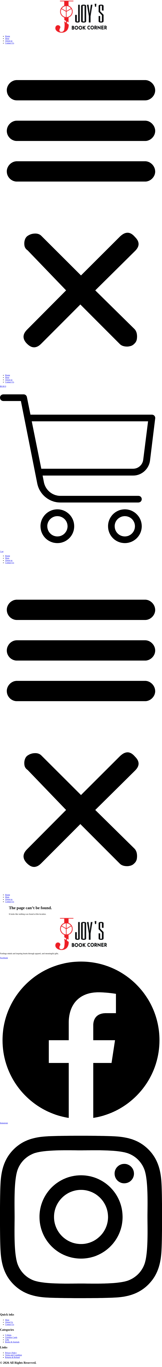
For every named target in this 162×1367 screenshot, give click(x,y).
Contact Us (9, 43)
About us (8, 41)
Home (7, 36)
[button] (81, 209)
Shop (7, 38)
